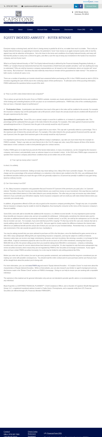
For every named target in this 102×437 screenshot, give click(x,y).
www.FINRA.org (34, 265)
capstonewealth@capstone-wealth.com (38, 6)
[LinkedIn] (76, 6)
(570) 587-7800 (14, 434)
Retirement (32, 434)
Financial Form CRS (54, 433)
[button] (11, 29)
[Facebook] (80, 6)
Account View (91, 6)
